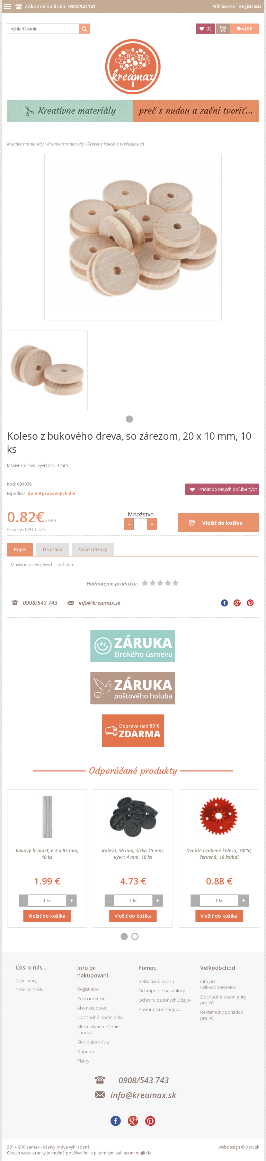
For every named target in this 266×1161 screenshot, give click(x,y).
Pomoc (147, 968)
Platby (83, 1061)
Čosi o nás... (31, 967)
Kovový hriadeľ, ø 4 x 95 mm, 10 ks (47, 853)
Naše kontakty (29, 989)
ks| (244, 28)
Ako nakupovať (92, 1008)
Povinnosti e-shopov (159, 1009)
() (208, 28)
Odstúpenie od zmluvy (162, 991)
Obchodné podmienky (100, 1017)
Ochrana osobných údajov (165, 1000)
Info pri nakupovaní (92, 971)
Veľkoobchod (217, 968)
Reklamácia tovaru (156, 981)
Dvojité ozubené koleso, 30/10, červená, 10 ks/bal (219, 853)
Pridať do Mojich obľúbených (227, 489)
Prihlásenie (224, 6)
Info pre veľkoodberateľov (218, 984)
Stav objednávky (93, 1042)
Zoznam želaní (92, 999)
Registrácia (250, 6)
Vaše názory (93, 549)
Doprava (52, 549)
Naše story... (28, 981)
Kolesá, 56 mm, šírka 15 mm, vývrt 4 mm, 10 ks (133, 853)
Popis (20, 549)
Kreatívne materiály (77, 110)
